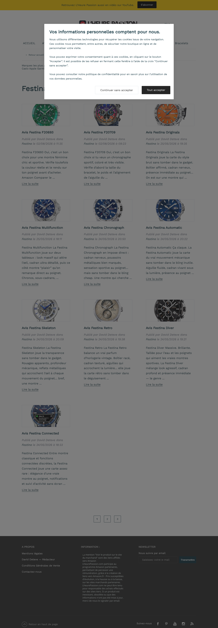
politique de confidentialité (102, 74)
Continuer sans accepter (116, 90)
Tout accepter (156, 90)
